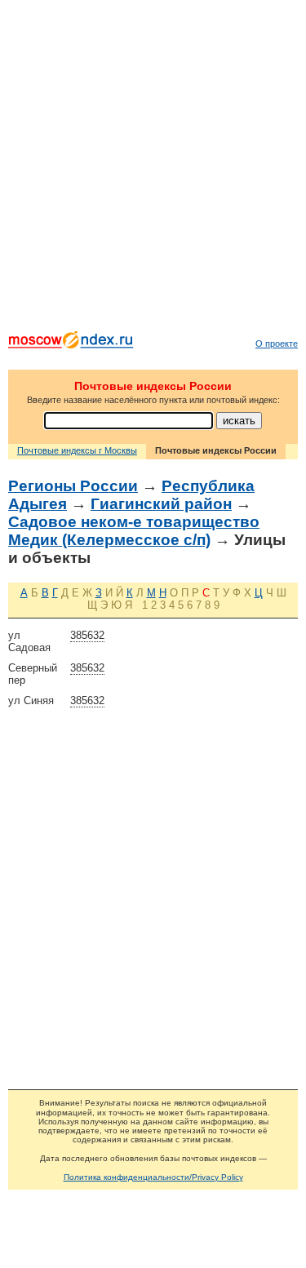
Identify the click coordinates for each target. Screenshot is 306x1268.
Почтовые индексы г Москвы (77, 450)
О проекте (276, 343)
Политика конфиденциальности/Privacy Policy (153, 1177)
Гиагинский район (161, 503)
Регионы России (73, 485)
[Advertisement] (153, 169)
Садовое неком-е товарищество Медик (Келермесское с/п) (133, 530)
